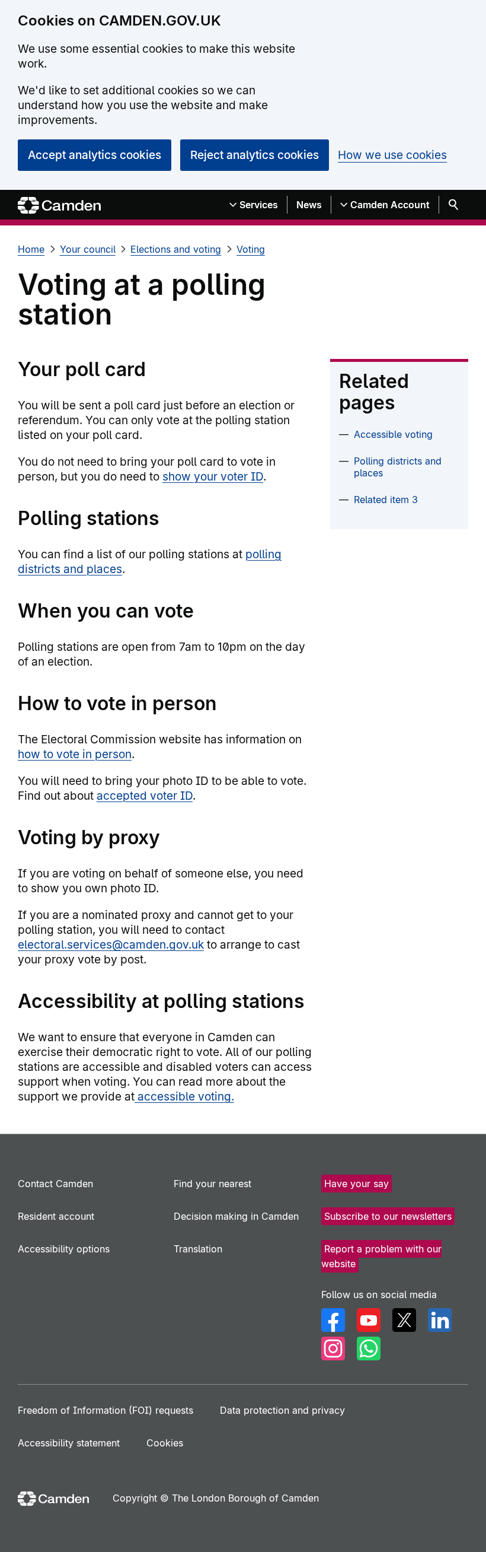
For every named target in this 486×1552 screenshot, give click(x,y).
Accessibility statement (69, 1443)
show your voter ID (212, 477)
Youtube (369, 1320)
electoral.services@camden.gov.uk (111, 945)
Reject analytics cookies (254, 155)
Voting (250, 249)
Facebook (333, 1320)
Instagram (333, 1348)
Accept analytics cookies (94, 155)
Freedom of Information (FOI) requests (105, 1410)
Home (31, 249)
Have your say (356, 1184)
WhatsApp (369, 1348)
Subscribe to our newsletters (388, 1216)
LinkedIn (440, 1320)
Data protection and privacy (282, 1410)
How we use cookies (392, 155)
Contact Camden (55, 1184)
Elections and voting (175, 249)
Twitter (404, 1320)
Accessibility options (64, 1249)
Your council (88, 249)
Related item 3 (386, 499)
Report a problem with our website (381, 1256)
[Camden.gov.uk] (59, 205)
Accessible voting (393, 434)
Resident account (56, 1216)
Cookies (164, 1443)
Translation (198, 1249)
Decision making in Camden (236, 1216)
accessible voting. (184, 1096)
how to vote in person (75, 754)
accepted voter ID (145, 796)
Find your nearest (212, 1184)
